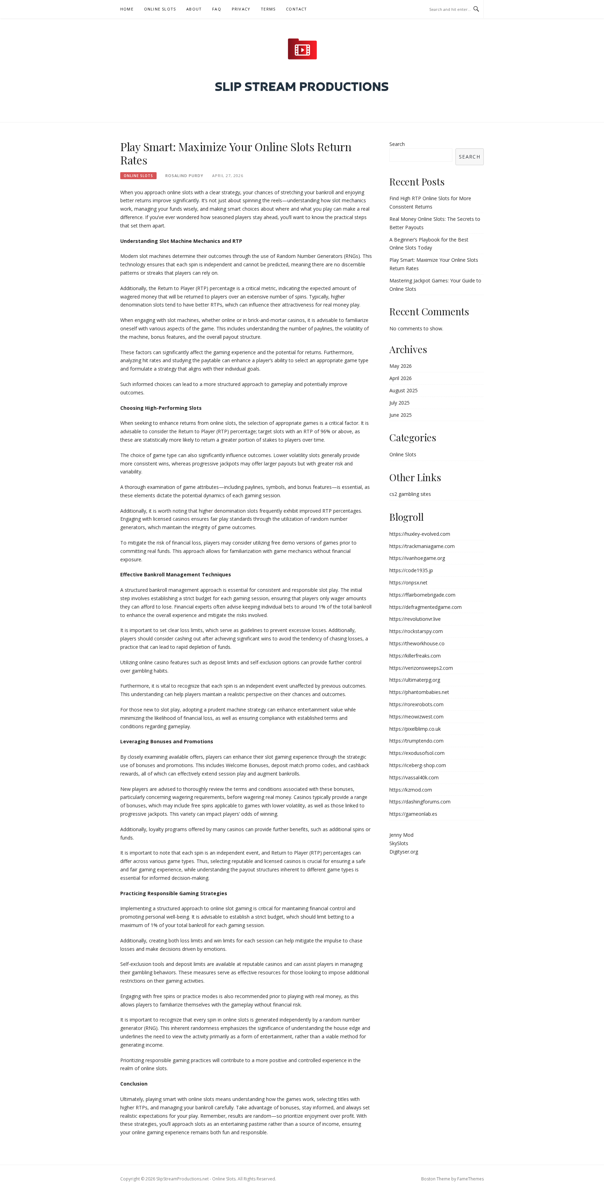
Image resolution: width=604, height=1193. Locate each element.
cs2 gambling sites (410, 494)
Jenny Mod (401, 834)
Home (127, 9)
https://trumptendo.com (416, 740)
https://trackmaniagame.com (422, 546)
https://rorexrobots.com (416, 704)
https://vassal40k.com (414, 777)
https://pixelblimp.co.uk (415, 728)
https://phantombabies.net (419, 692)
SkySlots (398, 843)
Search (397, 144)
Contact (296, 9)
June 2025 (400, 415)
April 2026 (400, 378)
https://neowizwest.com (416, 716)
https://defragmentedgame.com (425, 607)
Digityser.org (403, 851)
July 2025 (399, 402)
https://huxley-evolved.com (419, 534)
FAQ (216, 9)
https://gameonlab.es (413, 813)
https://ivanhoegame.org (417, 558)
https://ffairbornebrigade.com (422, 594)
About (194, 9)
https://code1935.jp (411, 570)
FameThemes (470, 1179)
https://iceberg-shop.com (417, 765)
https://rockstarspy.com (416, 631)
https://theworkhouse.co (417, 643)
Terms (268, 9)
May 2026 (400, 366)
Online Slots (160, 9)
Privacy (241, 9)
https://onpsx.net (408, 582)
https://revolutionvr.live (415, 619)
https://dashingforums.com (420, 801)
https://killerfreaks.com (415, 655)
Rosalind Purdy (184, 175)
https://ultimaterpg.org (414, 679)
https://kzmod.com (410, 789)
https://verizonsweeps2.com (421, 668)
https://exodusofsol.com (417, 753)
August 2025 (403, 390)
